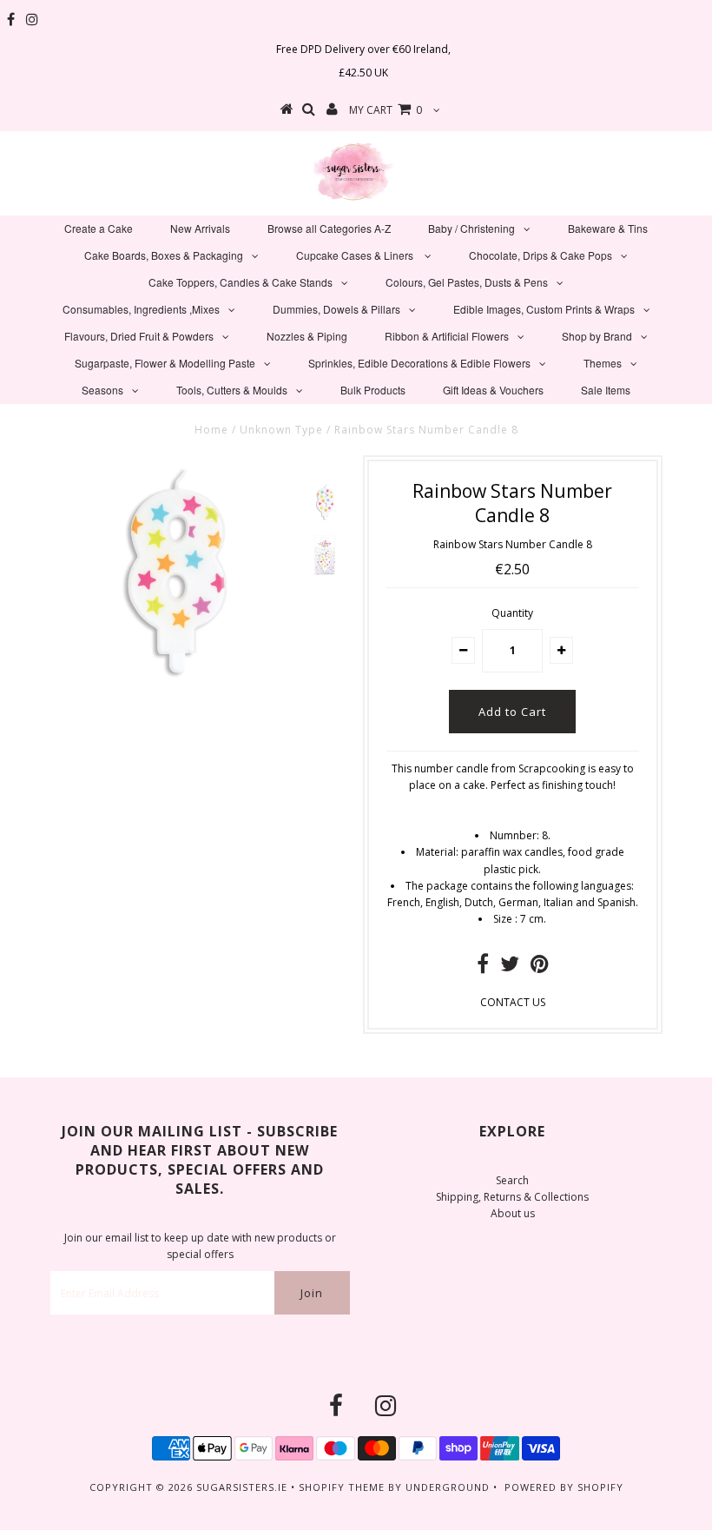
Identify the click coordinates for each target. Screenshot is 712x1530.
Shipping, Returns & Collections (512, 1196)
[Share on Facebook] (483, 967)
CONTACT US (512, 1002)
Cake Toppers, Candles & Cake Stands (240, 282)
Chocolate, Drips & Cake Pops (540, 255)
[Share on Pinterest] (540, 967)
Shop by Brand (597, 335)
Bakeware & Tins (608, 228)
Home (211, 429)
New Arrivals (200, 228)
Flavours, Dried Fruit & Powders (139, 335)
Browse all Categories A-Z (329, 228)
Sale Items (605, 389)
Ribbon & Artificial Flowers (447, 335)
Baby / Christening (471, 228)
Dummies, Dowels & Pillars (336, 308)
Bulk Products (372, 389)
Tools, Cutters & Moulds (231, 389)
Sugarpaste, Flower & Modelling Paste (165, 362)
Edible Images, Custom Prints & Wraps (544, 308)
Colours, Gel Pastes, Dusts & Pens (467, 282)
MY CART (385, 110)
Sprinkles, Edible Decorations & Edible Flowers (419, 362)
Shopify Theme (342, 1487)
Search (512, 1180)
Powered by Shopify (563, 1487)
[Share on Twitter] (509, 967)
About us (513, 1213)
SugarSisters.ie (241, 1487)
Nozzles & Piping (307, 335)
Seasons (102, 389)
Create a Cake (98, 228)
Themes (602, 362)
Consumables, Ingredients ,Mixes (141, 308)
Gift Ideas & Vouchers (493, 389)
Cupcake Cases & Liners (356, 255)
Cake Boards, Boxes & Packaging (163, 255)
